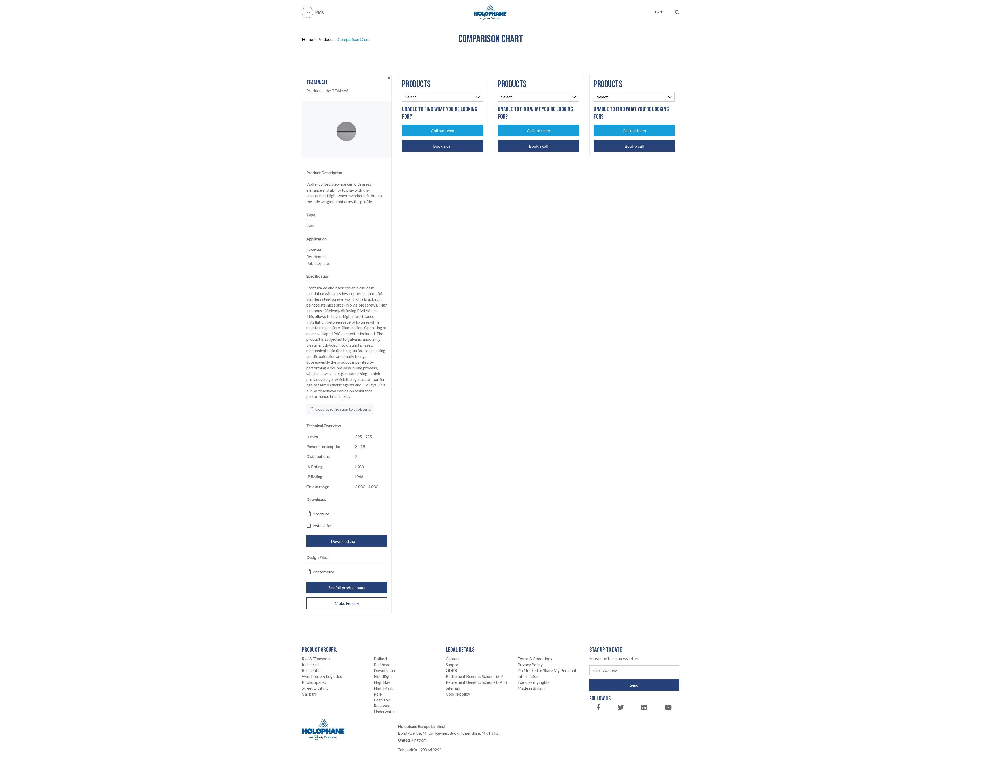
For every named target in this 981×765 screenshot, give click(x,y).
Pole (378, 693)
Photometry (323, 571)
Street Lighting (315, 688)
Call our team (442, 130)
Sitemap (453, 688)
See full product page (347, 587)
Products (325, 39)
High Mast (383, 688)
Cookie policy (458, 693)
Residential (311, 670)
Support (453, 664)
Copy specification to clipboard (343, 409)
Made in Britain (531, 688)
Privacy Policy (530, 664)
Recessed (382, 705)
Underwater (384, 711)
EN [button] (657, 12)
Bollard (380, 658)
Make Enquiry (347, 603)
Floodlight (383, 676)
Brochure (321, 513)
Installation (322, 525)
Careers (453, 658)
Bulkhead (382, 664)
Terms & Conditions (535, 658)
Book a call (442, 146)
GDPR (451, 670)
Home (307, 39)
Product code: (327, 90)
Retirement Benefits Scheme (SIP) (475, 676)
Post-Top (382, 699)
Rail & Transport (316, 658)
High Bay (382, 682)
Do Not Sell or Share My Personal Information (547, 673)
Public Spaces (314, 682)
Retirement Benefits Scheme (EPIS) (476, 682)
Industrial (310, 664)
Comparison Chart (354, 39)
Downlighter (385, 670)
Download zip (343, 541)
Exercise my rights (534, 682)
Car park (309, 693)
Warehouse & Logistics (322, 676)
